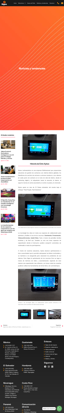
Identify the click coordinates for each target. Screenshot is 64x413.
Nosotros (52, 3)
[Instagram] (49, 366)
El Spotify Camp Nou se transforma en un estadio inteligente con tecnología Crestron (8, 203)
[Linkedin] (52, 366)
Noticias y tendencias (42, 3)
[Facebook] (45, 366)
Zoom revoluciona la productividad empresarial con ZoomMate (7, 179)
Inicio (15, 3)
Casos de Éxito (31, 3)
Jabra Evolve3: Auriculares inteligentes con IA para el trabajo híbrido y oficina (7, 154)
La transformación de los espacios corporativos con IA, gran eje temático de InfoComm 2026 (8, 228)
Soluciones (21, 3)
